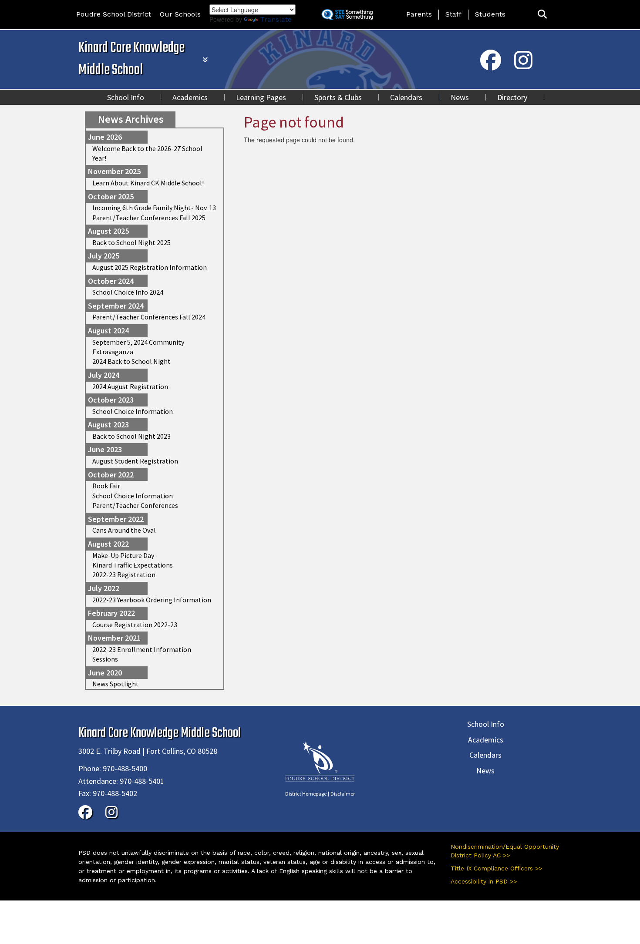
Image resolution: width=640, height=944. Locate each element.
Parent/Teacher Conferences (135, 505)
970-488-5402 (115, 793)
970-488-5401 (142, 781)
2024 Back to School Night (131, 361)
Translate (276, 19)
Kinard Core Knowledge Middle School (131, 59)
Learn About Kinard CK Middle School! (148, 182)
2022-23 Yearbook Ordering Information (151, 599)
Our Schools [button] (180, 14)
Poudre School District (113, 14)
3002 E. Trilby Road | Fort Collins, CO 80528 (147, 751)
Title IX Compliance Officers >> (496, 868)
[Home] (320, 760)
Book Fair (106, 485)
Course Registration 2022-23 (134, 624)
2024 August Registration (130, 386)
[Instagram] (523, 66)
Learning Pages (261, 97)
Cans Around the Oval (124, 530)
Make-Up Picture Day (123, 555)
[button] (542, 14)
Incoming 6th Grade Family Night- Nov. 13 (154, 207)
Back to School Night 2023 (131, 436)
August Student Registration (135, 461)
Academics (190, 97)
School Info (125, 97)
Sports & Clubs (338, 97)
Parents (419, 14)
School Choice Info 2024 (127, 292)
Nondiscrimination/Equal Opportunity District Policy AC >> (505, 851)
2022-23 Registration (123, 574)
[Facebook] (490, 66)
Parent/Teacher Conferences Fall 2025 (148, 217)
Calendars (406, 97)
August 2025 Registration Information (149, 267)
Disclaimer (342, 793)
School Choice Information (132, 411)
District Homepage (306, 793)
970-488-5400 (125, 768)
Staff (453, 14)
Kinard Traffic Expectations (132, 565)
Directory (512, 97)
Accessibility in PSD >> (484, 881)
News (460, 97)
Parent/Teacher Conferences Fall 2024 (148, 316)
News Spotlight (115, 683)
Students (490, 14)
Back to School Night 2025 (131, 242)
